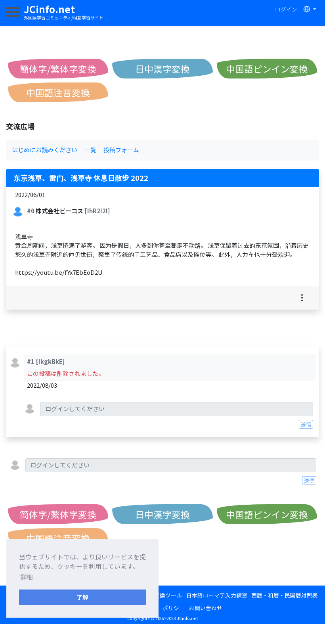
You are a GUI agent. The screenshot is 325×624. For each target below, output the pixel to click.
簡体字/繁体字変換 (58, 68)
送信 (306, 424)
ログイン (286, 9)
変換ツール (168, 595)
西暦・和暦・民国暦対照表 (284, 595)
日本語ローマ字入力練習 (216, 595)
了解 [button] (82, 597)
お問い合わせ (205, 608)
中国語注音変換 (58, 92)
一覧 (90, 149)
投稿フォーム (121, 149)
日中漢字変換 (162, 68)
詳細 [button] (26, 577)
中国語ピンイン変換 (267, 68)
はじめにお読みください (44, 149)
